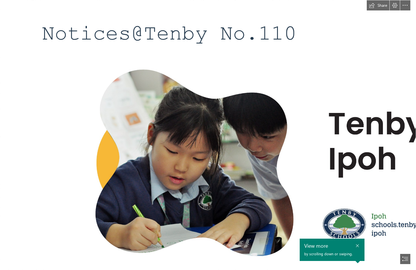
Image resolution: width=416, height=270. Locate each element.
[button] (378, 5)
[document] (208, 135)
